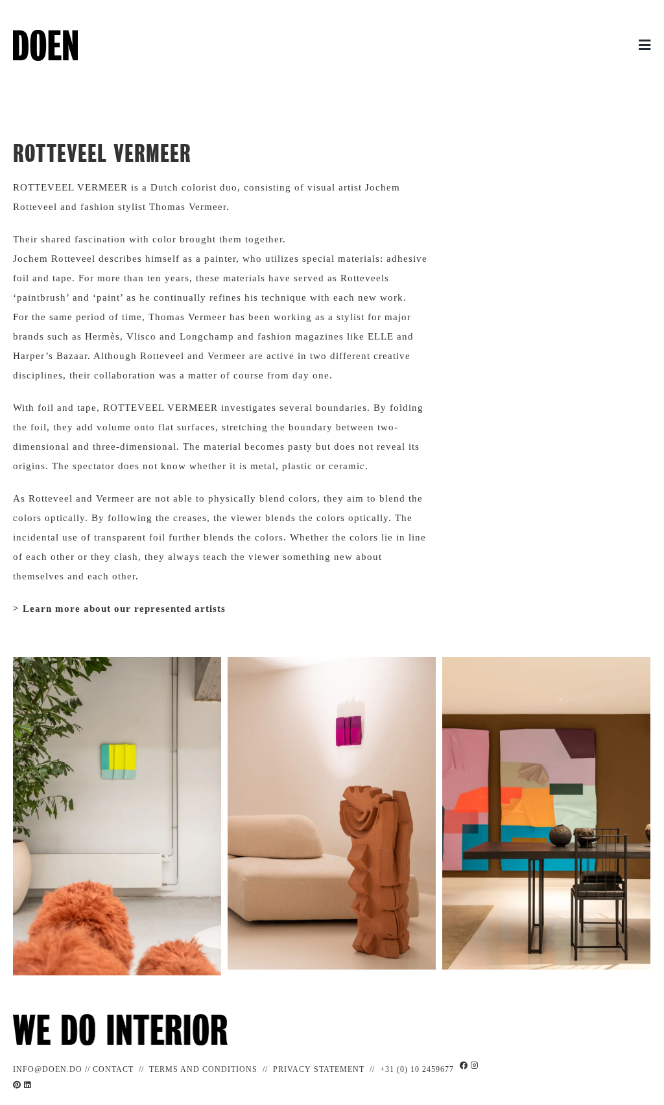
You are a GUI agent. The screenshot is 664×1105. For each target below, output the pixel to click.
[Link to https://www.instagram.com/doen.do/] (475, 1071)
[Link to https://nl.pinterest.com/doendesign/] (17, 1085)
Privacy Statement (318, 1069)
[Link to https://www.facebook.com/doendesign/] (464, 1071)
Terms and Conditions (203, 1069)
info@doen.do (47, 1069)
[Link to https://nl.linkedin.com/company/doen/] (28, 1085)
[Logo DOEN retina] (45, 34)
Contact (113, 1069)
